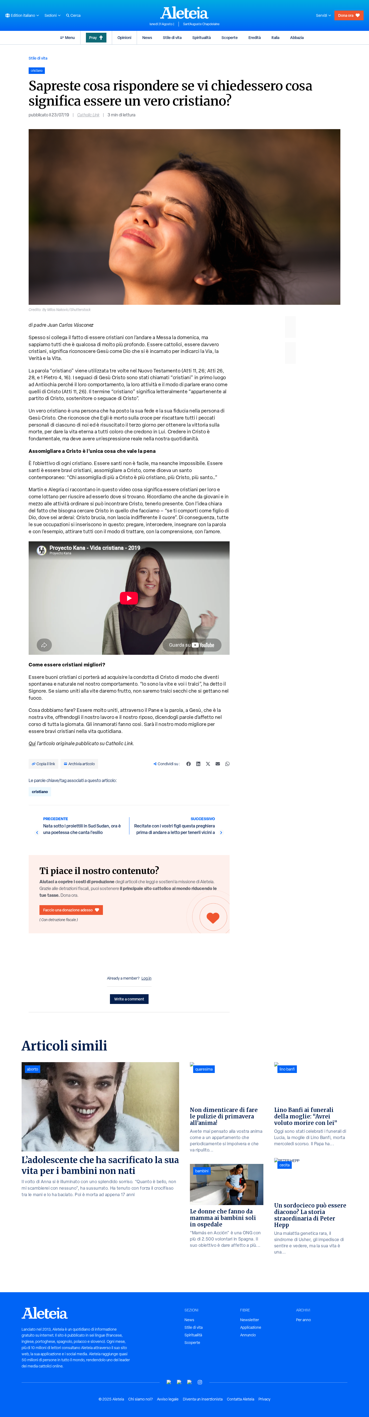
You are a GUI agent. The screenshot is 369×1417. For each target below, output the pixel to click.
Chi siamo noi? (140, 1399)
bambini (202, 1171)
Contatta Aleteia (240, 1399)
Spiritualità (201, 37)
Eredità (255, 37)
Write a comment (129, 999)
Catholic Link (88, 115)
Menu (70, 37)
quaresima (204, 1069)
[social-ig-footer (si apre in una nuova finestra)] (199, 1382)
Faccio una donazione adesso (68, 909)
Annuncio (248, 1335)
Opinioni (124, 37)
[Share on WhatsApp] (227, 764)
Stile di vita (172, 37)
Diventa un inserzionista (203, 1399)
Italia (275, 37)
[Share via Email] (218, 764)
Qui (32, 743)
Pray (93, 37)
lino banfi (287, 1069)
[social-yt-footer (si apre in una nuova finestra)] (169, 1382)
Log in (147, 978)
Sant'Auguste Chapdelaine (201, 24)
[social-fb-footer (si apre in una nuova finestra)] (179, 1382)
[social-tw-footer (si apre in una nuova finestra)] (189, 1382)
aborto (32, 1069)
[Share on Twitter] (208, 764)
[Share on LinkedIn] (198, 764)
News (147, 37)
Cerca (75, 15)
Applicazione (250, 1327)
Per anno (303, 1319)
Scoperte (230, 37)
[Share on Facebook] (188, 764)
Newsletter (249, 1319)
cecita (285, 1165)
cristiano (40, 791)
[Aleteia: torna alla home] (184, 12)
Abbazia (297, 37)
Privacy (264, 1399)
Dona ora (345, 15)
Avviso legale (168, 1399)
